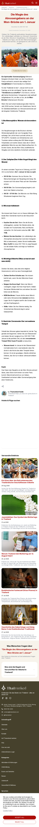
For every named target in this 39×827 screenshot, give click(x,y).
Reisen (4, 776)
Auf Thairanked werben (9, 738)
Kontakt (4, 733)
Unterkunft (5, 780)
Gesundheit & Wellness (9, 785)
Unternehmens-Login (8, 752)
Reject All (19, 822)
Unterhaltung (5, 767)
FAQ (3, 743)
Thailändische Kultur (21, 7)
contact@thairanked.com (11, 712)
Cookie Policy (7, 811)
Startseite (4, 7)
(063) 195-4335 (8, 709)
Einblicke (11, 7)
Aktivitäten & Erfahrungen (9, 762)
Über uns (4, 729)
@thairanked (7, 715)
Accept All (19, 817)
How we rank (6, 747)
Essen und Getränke (8, 771)
